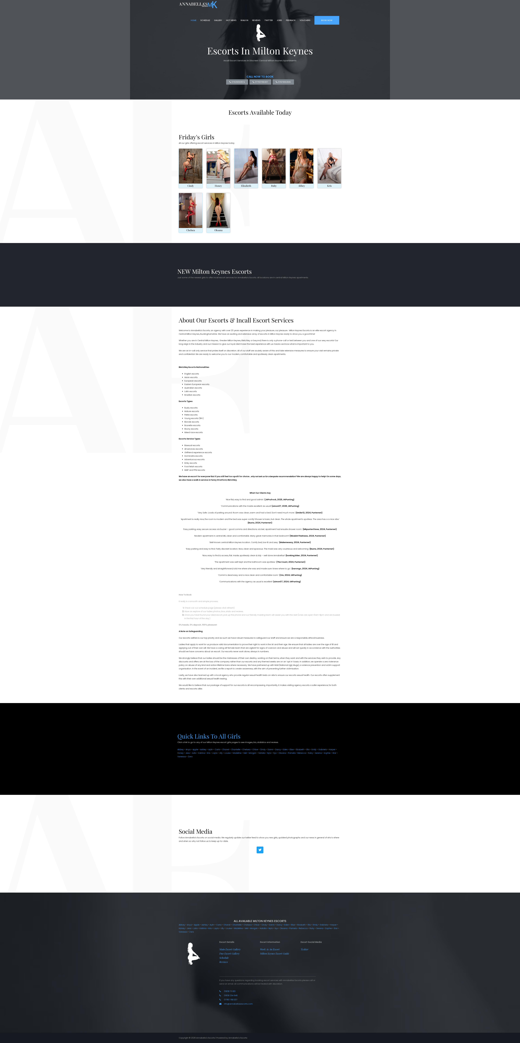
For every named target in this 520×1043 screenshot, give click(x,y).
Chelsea (190, 230)
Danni (270, 749)
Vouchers (305, 20)
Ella (307, 749)
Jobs (279, 20)
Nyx (274, 753)
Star (334, 753)
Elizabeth (246, 185)
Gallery (218, 20)
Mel (245, 753)
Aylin (210, 749)
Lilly (220, 753)
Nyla (269, 753)
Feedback (291, 20)
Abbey (301, 185)
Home (193, 20)
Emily (313, 749)
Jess (188, 753)
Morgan (252, 753)
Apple (195, 749)
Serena (318, 753)
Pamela (291, 753)
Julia (194, 753)
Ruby (274, 185)
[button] (229, 949)
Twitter (268, 20)
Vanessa (181, 756)
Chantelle (235, 749)
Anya (188, 749)
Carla (217, 749)
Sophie (327, 753)
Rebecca (302, 753)
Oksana (218, 230)
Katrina (201, 753)
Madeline (237, 753)
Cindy (190, 185)
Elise (292, 749)
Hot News (231, 20)
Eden (285, 749)
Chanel (225, 749)
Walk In (244, 20)
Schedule (205, 20)
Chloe (255, 749)
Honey (218, 185)
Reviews (256, 20)
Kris (329, 185)
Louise (228, 753)
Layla (214, 753)
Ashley (203, 749)
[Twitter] (260, 850)
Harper (332, 749)
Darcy (278, 749)
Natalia (261, 753)
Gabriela (322, 749)
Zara (190, 756)
